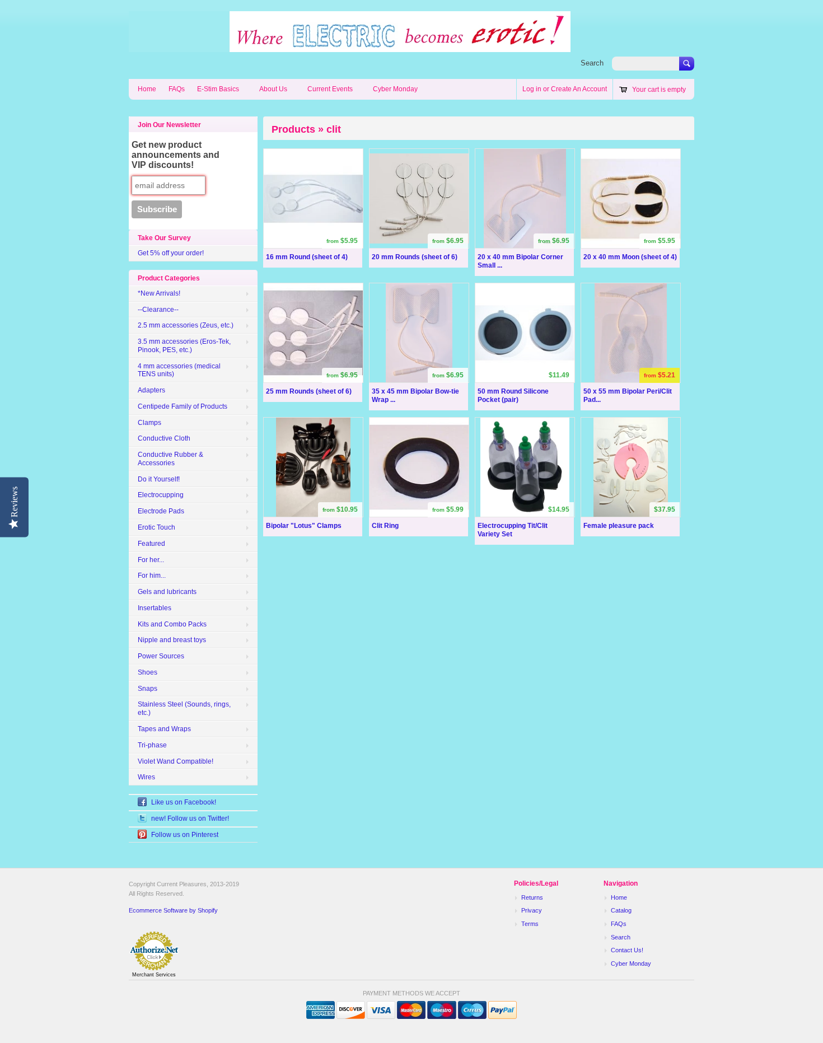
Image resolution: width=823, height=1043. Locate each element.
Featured (151, 544)
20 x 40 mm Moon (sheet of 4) (630, 257)
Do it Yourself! (159, 479)
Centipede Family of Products (182, 406)
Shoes (147, 672)
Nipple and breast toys (172, 640)
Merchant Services (154, 974)
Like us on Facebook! (183, 802)
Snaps (147, 689)
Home (147, 89)
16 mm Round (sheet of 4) (307, 257)
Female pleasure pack (618, 526)
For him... (152, 575)
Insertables (154, 608)
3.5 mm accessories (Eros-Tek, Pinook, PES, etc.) (184, 346)
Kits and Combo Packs (172, 624)
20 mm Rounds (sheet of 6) (414, 257)
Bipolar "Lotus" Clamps (304, 526)
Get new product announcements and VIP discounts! (175, 155)
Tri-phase (152, 745)
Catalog (621, 910)
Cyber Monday (395, 89)
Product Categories (169, 278)
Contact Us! (627, 950)
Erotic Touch (156, 527)
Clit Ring (385, 526)
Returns (532, 897)
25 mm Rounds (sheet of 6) (309, 391)
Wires (146, 777)
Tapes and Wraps (164, 729)
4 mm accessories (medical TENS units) (179, 370)
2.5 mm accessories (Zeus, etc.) (185, 325)
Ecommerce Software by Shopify (173, 910)
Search (592, 63)
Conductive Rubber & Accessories (170, 459)
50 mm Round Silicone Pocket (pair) (513, 395)
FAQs (177, 89)
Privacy (531, 910)
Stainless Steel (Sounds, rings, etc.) (184, 708)
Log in (531, 89)
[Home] (350, 46)
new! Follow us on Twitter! (190, 818)
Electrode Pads (161, 511)
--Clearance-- (158, 310)
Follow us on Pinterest (184, 835)
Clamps (149, 423)
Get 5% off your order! (171, 253)
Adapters (151, 390)
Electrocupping (161, 495)
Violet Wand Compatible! (175, 761)
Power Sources (161, 656)
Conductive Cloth (164, 438)
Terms (530, 923)
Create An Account (579, 89)
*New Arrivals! (159, 293)
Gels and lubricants (167, 592)
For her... (151, 560)
